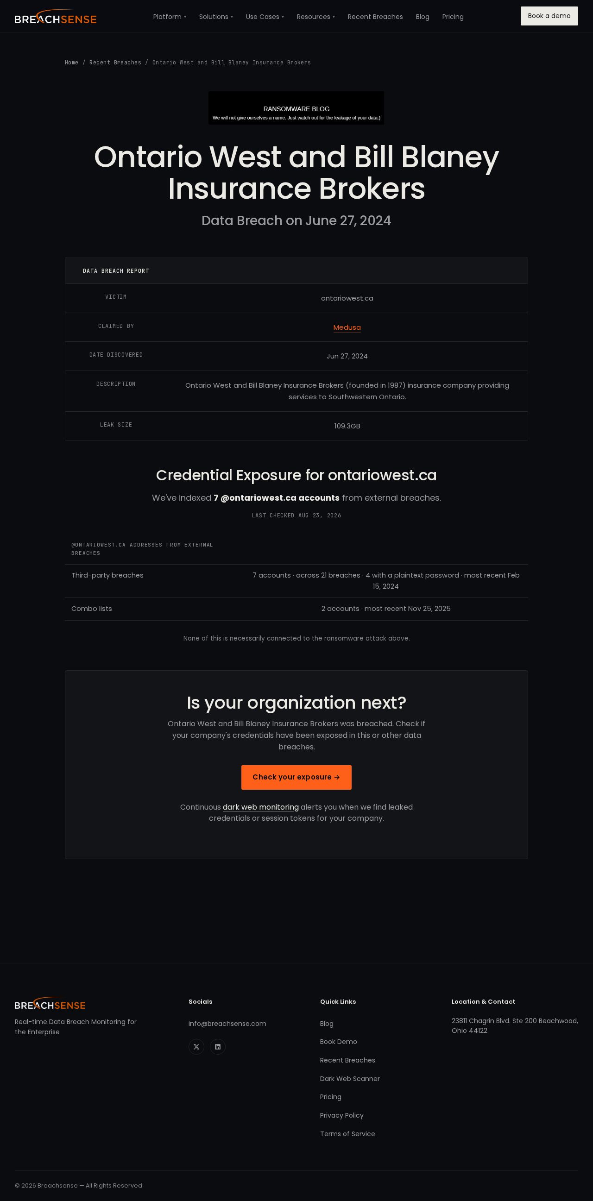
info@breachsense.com (227, 1023)
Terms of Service (347, 1133)
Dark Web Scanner (350, 1078)
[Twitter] (196, 1047)
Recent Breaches (375, 16)
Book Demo (338, 1041)
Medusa (347, 327)
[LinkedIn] (218, 1047)
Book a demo (549, 15)
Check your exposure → (296, 777)
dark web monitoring (261, 807)
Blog (422, 16)
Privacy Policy (342, 1115)
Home (72, 62)
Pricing (453, 16)
